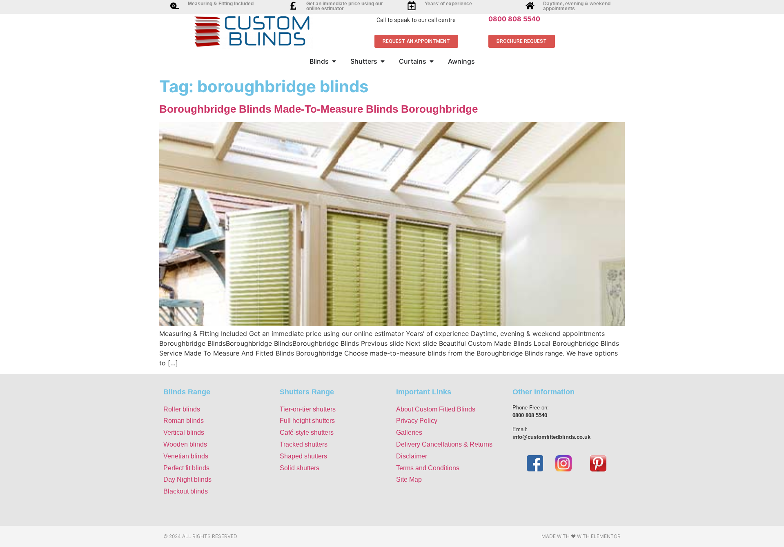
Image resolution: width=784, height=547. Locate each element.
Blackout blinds (185, 491)
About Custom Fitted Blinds (435, 409)
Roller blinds (181, 409)
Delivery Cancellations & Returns (444, 444)
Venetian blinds (185, 456)
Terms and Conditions (427, 468)
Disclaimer (411, 456)
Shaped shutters (303, 456)
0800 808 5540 (514, 19)
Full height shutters (307, 420)
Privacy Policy (416, 420)
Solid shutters (299, 468)
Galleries (409, 432)
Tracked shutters (303, 444)
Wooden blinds (185, 444)
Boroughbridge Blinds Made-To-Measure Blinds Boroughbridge (318, 109)
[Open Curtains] (431, 61)
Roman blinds (183, 420)
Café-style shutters (307, 432)
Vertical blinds (183, 432)
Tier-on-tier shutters (308, 409)
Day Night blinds (187, 479)
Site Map (409, 479)
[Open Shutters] (382, 61)
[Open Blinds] (334, 61)
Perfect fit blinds (186, 468)
